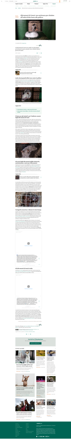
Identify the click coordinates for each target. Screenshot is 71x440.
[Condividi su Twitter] (39, 53)
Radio (28, 3)
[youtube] (43, 436)
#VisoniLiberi (24, 171)
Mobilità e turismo (40, 5)
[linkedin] (46, 436)
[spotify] (41, 436)
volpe (19, 59)
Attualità (16, 423)
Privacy (27, 430)
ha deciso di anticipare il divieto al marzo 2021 (22, 216)
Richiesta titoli (17, 431)
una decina (21, 270)
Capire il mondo (19, 3)
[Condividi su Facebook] (37, 53)
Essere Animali (16, 16)
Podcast (36, 3)
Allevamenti (30, 331)
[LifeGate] (35, 1)
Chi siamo (27, 426)
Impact (54, 3)
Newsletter (11, 1)
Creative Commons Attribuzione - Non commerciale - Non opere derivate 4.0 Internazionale (29, 329)
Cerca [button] (16, 1)
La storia (27, 427)
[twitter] (38, 436)
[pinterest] (40, 436)
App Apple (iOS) (17, 426)
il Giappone (22, 132)
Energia (25, 5)
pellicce (34, 331)
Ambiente (16, 5)
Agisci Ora (45, 3)
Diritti (21, 5)
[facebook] (36, 436)
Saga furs (20, 61)
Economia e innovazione (32, 5)
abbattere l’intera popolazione (20, 221)
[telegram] (48, 436)
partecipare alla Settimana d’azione (28, 318)
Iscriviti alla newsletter (35, 343)
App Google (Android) (18, 427)
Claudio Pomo (24, 43)
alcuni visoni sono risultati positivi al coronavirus (23, 271)
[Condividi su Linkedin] (41, 53)
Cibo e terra (47, 5)
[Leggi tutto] (55, 348)
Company (27, 423)
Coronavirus (27, 331)
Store (7, 1)
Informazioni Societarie (29, 431)
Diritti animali (18, 53)
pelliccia (26, 58)
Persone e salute (53, 5)
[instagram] (45, 436)
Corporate (17, 432)
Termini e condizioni (29, 432)
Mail (26, 428)
